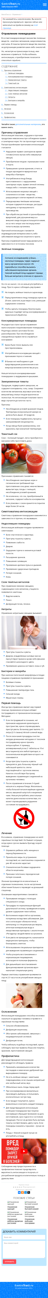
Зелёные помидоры (14, 73)
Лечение (6, 109)
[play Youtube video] (24, 1151)
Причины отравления (11, 70)
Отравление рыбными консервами (30, 1221)
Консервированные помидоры (18, 77)
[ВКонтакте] (19, 1192)
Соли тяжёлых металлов (16, 94)
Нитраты (10, 97)
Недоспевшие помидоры (16, 90)
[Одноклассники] (22, 1192)
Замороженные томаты (16, 80)
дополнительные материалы (28, 124)
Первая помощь (9, 105)
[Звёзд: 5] (21, 1187)
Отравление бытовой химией (31, 1208)
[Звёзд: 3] (18, 1187)
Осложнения (7, 113)
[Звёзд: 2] (16, 1187)
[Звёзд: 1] (14, 1187)
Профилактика (8, 117)
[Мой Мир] (25, 1192)
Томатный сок (12, 83)
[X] (28, 1192)
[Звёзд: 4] (20, 1187)
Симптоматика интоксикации (14, 87)
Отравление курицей (12, 1208)
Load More (24, 1272)
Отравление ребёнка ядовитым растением (15, 1221)
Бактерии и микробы (15, 100)
